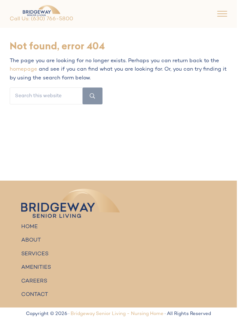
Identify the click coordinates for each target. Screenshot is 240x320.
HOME (29, 227)
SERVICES (34, 254)
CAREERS (34, 281)
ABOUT (31, 240)
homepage (23, 69)
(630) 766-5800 (52, 19)
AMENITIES (36, 267)
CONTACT (34, 295)
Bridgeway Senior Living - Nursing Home (117, 313)
